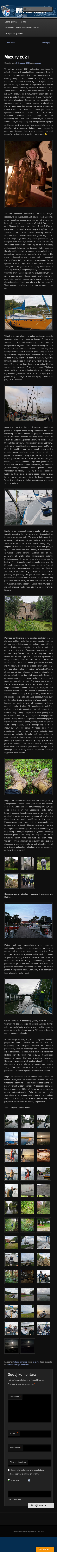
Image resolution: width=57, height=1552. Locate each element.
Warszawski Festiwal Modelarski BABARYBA (22, 27)
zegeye (38, 63)
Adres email (16, 1447)
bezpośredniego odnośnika (18, 1364)
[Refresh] (29, 1480)
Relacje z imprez (20, 1361)
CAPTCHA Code (14, 1499)
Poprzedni (9, 42)
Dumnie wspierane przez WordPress (28, 1531)
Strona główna (11, 21)
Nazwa (14, 1433)
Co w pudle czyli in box (14, 33)
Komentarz (15, 1396)
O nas (23, 21)
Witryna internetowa (18, 1462)
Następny (47, 42)
